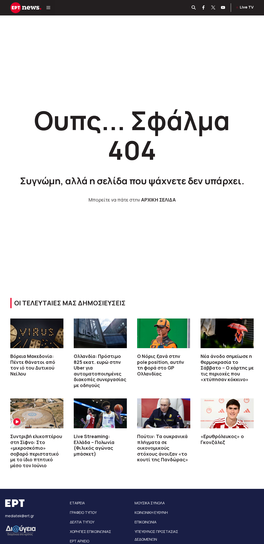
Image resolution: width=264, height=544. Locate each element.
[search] (194, 8)
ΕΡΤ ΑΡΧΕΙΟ (79, 541)
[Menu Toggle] (48, 7)
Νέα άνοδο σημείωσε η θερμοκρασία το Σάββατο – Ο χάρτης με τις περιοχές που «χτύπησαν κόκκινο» (227, 367)
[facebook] (203, 8)
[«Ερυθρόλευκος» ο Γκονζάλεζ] (227, 413)
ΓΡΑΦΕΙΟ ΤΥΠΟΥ (83, 512)
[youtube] (223, 8)
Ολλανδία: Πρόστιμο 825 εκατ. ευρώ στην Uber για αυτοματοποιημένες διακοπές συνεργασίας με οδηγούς (100, 370)
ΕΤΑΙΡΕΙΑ (77, 502)
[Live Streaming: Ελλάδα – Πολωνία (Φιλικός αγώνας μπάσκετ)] (100, 413)
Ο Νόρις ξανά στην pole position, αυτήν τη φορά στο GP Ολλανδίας (160, 365)
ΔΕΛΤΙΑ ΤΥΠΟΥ (82, 522)
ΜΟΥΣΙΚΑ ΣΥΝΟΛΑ (150, 502)
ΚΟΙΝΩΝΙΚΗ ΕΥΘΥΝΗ (151, 512)
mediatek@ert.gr (19, 515)
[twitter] (213, 8)
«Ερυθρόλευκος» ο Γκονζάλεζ (222, 439)
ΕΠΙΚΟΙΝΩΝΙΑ (145, 522)
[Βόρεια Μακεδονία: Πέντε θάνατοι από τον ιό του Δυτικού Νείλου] (36, 333)
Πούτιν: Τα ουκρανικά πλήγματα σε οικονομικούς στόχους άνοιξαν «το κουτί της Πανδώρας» (162, 448)
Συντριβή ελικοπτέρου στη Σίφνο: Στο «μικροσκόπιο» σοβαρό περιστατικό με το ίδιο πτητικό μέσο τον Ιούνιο (36, 450)
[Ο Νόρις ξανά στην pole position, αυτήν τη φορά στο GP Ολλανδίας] (163, 333)
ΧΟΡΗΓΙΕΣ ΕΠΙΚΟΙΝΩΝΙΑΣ (90, 531)
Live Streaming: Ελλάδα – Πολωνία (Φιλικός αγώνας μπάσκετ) (94, 445)
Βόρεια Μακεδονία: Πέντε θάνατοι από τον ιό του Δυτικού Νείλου (32, 365)
